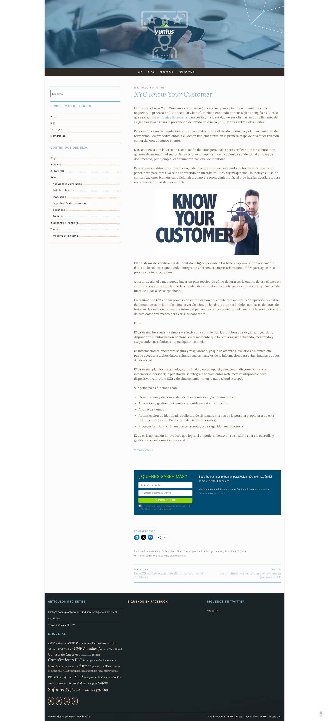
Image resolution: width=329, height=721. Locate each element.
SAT (66, 683)
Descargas (166, 72)
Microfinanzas (111, 670)
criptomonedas (85, 655)
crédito (96, 654)
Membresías (186, 72)
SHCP (85, 683)
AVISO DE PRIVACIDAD (211, 493)
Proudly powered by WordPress (224, 716)
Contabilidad (115, 649)
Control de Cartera (63, 654)
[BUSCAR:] (85, 94)
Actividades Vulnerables (162, 551)
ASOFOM (73, 643)
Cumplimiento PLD (65, 659)
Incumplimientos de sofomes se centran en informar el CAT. (250, 573)
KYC (184, 555)
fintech (85, 665)
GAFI (102, 666)
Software (74, 689)
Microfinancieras (94, 670)
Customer (175, 555)
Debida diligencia (63, 190)
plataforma (65, 677)
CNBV (79, 648)
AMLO (51, 643)
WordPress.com (272, 716)
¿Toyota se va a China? (61, 625)
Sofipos (93, 683)
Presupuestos (90, 677)
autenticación (88, 643)
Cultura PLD (57, 171)
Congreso (104, 649)
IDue (185, 551)
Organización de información (206, 551)
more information (161, 509)
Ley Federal (64, 671)
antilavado (61, 643)
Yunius (160, 87)
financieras (73, 666)
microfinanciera (77, 670)
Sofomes (56, 689)
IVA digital (54, 618)
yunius (102, 689)
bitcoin (52, 649)
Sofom (103, 683)
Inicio (138, 72)
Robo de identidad (55, 683)
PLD (78, 676)
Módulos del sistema (65, 235)
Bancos (101, 643)
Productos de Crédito (109, 677)
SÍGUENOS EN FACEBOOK (147, 601)
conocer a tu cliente (157, 555)
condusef (93, 649)
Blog (151, 72)
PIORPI (53, 677)
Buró (70, 649)
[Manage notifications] (321, 713)
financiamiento (57, 666)
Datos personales (92, 660)
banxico (111, 643)
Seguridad (230, 551)
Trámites (242, 551)
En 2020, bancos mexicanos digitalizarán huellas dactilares (169, 573)
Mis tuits (212, 610)
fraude (95, 666)
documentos (109, 660)
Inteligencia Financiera (64, 222)
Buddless (55, 164)
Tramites (89, 690)
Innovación (59, 196)
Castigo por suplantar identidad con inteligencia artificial (82, 612)
